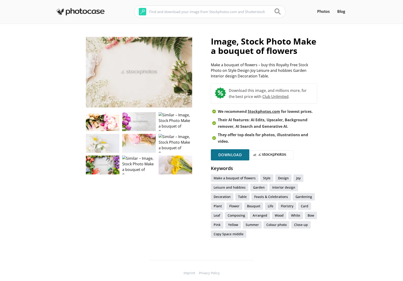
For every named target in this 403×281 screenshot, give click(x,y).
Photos (323, 11)
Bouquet (253, 206)
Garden (259, 187)
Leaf (217, 215)
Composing (236, 215)
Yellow (233, 224)
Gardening (303, 196)
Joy (298, 178)
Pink (217, 224)
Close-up (301, 224)
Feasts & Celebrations (271, 196)
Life (270, 206)
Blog (341, 11)
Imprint (189, 273)
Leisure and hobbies (230, 187)
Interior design (283, 187)
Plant (218, 206)
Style (267, 178)
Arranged (260, 215)
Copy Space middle (228, 234)
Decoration (222, 196)
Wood (279, 215)
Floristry (287, 206)
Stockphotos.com (264, 111)
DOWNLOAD (230, 154)
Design (283, 178)
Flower (234, 206)
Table (242, 196)
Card (304, 206)
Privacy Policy (209, 273)
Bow (311, 215)
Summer (252, 224)
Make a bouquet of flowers (235, 178)
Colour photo (276, 224)
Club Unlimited (275, 96)
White (295, 215)
